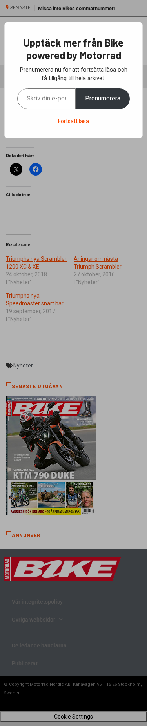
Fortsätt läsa (73, 121)
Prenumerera (102, 98)
